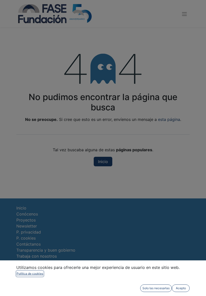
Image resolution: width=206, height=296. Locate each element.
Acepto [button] (181, 288)
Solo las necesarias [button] (156, 288)
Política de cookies (30, 273)
